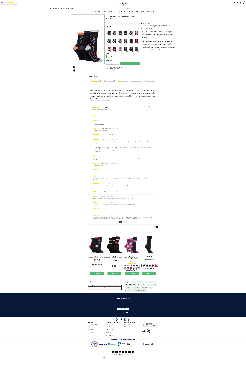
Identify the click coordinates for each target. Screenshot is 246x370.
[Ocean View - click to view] (137, 270)
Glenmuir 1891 (127, 324)
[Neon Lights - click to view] (133, 269)
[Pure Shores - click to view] (148, 268)
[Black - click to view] (131, 265)
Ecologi (89, 328)
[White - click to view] (130, 265)
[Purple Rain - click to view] (146, 265)
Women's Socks (107, 11)
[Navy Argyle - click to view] (92, 264)
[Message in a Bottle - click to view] (149, 265)
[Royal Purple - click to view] (136, 267)
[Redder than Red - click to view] (157, 265)
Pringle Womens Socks (136, 282)
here (127, 312)
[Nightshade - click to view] (129, 270)
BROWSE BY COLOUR (130, 284)
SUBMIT (123, 308)
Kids (115, 11)
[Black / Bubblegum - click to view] (135, 269)
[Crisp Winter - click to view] (125, 267)
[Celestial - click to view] (138, 269)
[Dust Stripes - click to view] (130, 269)
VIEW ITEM (97, 273)
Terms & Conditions (115, 354)
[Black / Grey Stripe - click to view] (124, 269)
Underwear (121, 11)
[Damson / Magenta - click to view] (126, 270)
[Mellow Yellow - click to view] (143, 266)
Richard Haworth (128, 328)
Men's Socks (97, 11)
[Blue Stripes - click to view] (127, 269)
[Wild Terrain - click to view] (127, 267)
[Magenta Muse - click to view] (124, 265)
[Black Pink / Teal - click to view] (115, 266)
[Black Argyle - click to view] (95, 264)
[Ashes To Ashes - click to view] (143, 265)
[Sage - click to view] (133, 267)
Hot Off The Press (91, 332)
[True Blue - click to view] (155, 266)
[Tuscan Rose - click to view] (127, 265)
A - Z (107, 334)
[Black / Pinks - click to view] (112, 266)
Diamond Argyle (136, 287)
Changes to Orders (110, 329)
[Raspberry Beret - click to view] (154, 265)
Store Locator (90, 329)
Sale (157, 11)
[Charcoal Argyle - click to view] (93, 264)
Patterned (127, 287)
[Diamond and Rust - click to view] (155, 265)
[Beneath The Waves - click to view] (147, 268)
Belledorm (126, 326)
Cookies (122, 354)
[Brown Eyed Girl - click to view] (150, 265)
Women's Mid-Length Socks (149, 284)
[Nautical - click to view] (128, 267)
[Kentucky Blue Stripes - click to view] (128, 269)
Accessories (150, 11)
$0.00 (243, 4)
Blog (88, 326)
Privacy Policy (127, 354)
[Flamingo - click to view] (139, 269)
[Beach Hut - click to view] (139, 267)
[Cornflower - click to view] (135, 270)
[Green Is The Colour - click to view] (150, 268)
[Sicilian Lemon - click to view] (128, 265)
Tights (143, 11)
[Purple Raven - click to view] (131, 270)
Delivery (108, 324)
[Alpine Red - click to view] (136, 269)
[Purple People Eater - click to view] (157, 266)
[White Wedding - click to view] (144, 266)
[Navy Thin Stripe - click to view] (101, 264)
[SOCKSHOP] (123, 3)
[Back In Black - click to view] (141, 265)
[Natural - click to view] (139, 265)
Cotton (139, 284)
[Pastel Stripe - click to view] (132, 270)
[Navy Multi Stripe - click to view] (96, 264)
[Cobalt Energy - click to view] (125, 265)
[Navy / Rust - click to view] (138, 267)
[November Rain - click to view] (153, 268)
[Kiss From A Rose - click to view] (152, 266)
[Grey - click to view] (134, 265)
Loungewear (130, 11)
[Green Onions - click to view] (146, 266)
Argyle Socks (144, 287)
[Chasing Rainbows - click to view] (151, 268)
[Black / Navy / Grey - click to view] (133, 265)
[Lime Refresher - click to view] (132, 267)
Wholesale (90, 334)
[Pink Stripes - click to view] (125, 269)
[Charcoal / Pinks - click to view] (114, 266)
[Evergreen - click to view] (147, 265)
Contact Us (108, 328)
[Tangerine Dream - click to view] (141, 266)
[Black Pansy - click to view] (132, 269)
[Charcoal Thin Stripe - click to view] (100, 264)
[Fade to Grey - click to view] (147, 266)
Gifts (137, 11)
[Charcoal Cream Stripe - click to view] (134, 270)
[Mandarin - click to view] (130, 267)
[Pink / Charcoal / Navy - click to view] (136, 265)
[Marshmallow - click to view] (135, 267)
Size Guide (136, 53)
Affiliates (89, 331)
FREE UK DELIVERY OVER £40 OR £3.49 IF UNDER (61, 8)
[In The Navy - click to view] (144, 265)
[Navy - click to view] (138, 265)
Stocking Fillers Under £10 (140, 290)
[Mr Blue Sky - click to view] (145, 268)
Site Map (133, 354)
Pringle (127, 282)
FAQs (107, 331)
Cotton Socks (128, 290)
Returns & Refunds (110, 326)
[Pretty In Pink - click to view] (151, 266)
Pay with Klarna (109, 335)
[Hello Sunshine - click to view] (154, 266)
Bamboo (90, 11)
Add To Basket (129, 63)
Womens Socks (146, 282)
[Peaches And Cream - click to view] (149, 266)
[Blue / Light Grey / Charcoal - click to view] (124, 267)
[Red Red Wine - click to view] (152, 265)
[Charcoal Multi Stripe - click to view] (98, 264)
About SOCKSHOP (92, 324)
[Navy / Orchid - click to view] (128, 270)
